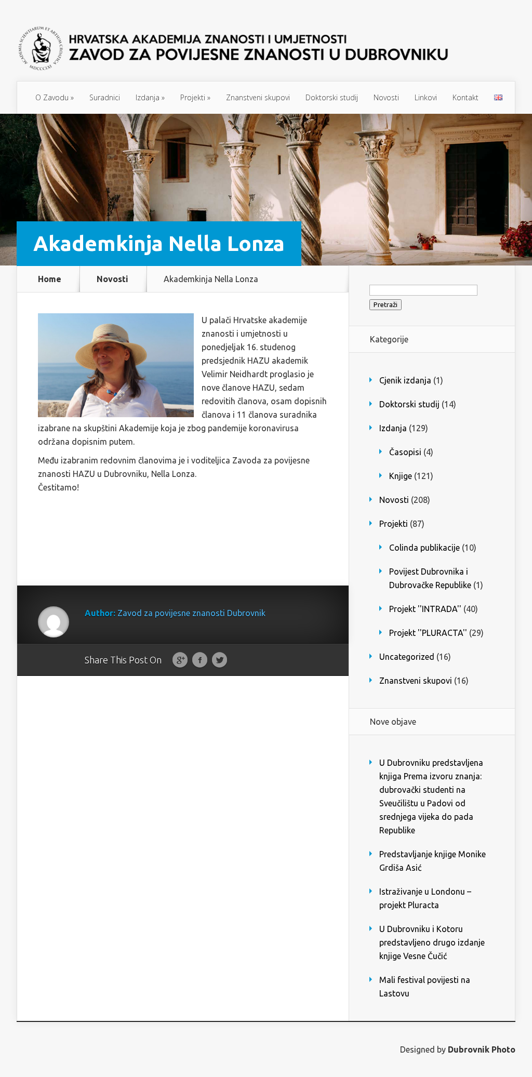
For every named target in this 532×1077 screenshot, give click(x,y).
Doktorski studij (331, 97)
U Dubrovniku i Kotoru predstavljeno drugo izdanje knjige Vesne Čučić (432, 942)
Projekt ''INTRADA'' (425, 609)
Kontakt (465, 97)
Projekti (195, 97)
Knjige (400, 476)
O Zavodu (54, 97)
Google (180, 660)
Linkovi (426, 97)
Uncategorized (406, 656)
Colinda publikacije (424, 547)
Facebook (200, 660)
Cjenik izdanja (405, 380)
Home (49, 279)
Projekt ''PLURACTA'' (428, 632)
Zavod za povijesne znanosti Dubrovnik (191, 613)
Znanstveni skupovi (258, 97)
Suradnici (104, 97)
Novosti (386, 97)
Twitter (219, 660)
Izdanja (150, 97)
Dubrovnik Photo (481, 1049)
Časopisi (405, 452)
